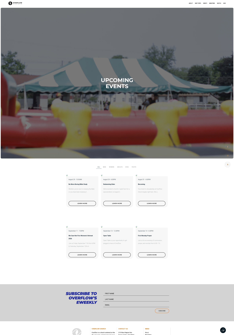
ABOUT (191, 3)
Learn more (82, 203)
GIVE (224, 3)
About (147, 332)
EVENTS (205, 3)
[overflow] (15, 3)
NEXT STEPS (198, 3)
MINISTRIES (212, 3)
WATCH (219, 3)
